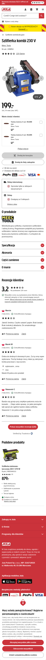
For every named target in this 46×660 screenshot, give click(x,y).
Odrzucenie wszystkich (23, 649)
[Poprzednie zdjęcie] (5, 78)
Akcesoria (7, 252)
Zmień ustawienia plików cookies (23, 655)
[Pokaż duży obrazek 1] (23, 78)
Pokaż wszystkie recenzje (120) (23, 427)
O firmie (5, 527)
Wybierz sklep (12, 204)
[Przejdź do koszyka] (37, 9)
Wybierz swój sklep (11, 21)
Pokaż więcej (23, 149)
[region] (23, 628)
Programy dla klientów (12, 534)
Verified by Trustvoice (21, 434)
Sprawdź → (23, 29)
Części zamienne (10, 260)
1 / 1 (36, 97)
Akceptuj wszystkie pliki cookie (23, 642)
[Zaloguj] (25, 9)
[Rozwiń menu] (43, 9)
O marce (6, 267)
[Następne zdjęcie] (41, 78)
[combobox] (23, 15)
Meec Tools (6, 46)
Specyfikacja (8, 245)
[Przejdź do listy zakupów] (31, 9)
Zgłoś (24, 334)
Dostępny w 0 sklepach (11, 500)
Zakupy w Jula (9, 519)
